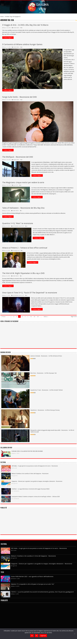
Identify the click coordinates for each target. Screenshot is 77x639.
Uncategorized (16, 250)
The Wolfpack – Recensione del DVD (17, 157)
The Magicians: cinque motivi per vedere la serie (23, 182)
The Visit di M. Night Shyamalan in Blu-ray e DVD (23, 273)
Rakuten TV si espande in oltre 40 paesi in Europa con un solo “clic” (32, 584)
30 (37, 316)
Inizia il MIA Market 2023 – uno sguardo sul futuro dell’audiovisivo (32, 576)
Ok (32, 635)
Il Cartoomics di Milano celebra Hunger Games (22, 44)
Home (2, 16)
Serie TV (15, 185)
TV (17, 185)
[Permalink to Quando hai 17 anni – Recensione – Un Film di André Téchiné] (15, 398)
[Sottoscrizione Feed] (76, 20)
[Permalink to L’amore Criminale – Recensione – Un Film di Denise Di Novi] (15, 363)
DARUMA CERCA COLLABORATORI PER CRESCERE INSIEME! (27, 451)
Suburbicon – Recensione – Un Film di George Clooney (45, 410)
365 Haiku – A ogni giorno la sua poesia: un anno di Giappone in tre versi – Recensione (35, 466)
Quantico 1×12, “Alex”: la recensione (17, 223)
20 (34, 316)
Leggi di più (43, 635)
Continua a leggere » (7, 37)
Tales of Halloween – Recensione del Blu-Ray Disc (23, 208)
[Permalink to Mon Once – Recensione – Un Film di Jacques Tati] (15, 380)
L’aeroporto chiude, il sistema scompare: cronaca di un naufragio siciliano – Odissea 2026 (36, 496)
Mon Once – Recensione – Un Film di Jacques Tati (43, 373)
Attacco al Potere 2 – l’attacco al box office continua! (24, 248)
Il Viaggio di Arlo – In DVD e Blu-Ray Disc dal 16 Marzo (25, 25)
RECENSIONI (15, 226)
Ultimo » (46, 316)
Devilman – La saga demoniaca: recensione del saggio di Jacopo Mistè (30, 489)
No (36, 635)
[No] (75, 634)
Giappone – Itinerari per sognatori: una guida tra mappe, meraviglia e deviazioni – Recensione (37, 481)
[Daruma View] (38, 6)
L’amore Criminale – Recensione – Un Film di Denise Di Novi (46, 356)
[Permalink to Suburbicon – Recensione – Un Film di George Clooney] (15, 418)
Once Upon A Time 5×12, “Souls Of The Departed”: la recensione (29, 293)
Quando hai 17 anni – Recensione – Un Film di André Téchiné (46, 390)
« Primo (3, 316)
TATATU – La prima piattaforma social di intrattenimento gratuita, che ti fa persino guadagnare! (42, 592)
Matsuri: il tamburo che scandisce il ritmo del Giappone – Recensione (30, 473)
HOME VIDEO (16, 27)
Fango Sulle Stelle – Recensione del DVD (19, 97)
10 (31, 316)
